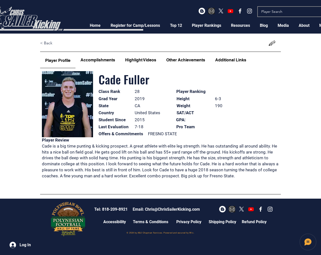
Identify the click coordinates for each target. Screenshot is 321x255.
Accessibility (114, 221)
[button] (135, 25)
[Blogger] (202, 11)
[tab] (57, 60)
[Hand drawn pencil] (272, 43)
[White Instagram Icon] (249, 11)
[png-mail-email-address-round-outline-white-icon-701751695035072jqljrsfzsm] (211, 11)
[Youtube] (230, 11)
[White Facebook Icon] (240, 11)
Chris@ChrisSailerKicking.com (172, 209)
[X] (221, 11)
